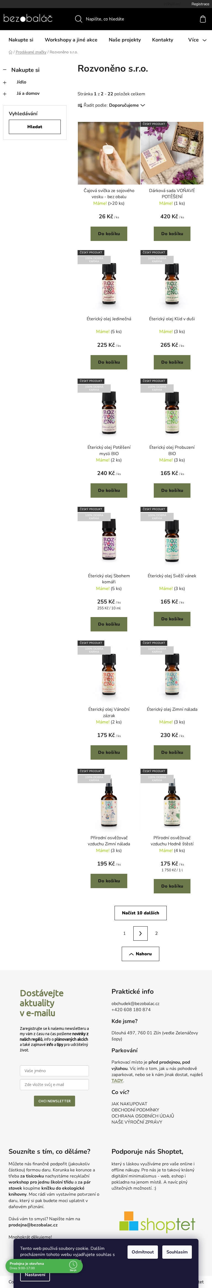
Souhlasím (175, 1252)
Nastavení (33, 1275)
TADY (117, 1081)
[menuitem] (21, 39)
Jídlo (21, 82)
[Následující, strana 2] (140, 933)
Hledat (34, 127)
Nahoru (144, 954)
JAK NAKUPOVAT (129, 1104)
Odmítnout (141, 1252)
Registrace (200, 4)
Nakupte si (25, 70)
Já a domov (28, 93)
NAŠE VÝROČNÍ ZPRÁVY (137, 1122)
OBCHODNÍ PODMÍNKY (135, 1110)
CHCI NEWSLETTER (54, 1100)
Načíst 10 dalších (140, 913)
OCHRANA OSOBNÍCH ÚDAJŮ (143, 1116)
